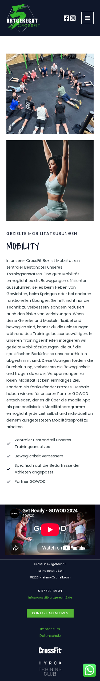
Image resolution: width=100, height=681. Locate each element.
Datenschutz (50, 635)
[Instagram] (73, 18)
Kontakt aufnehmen (50, 613)
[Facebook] (66, 18)
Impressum (50, 629)
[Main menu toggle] (87, 18)
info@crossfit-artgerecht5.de (50, 598)
